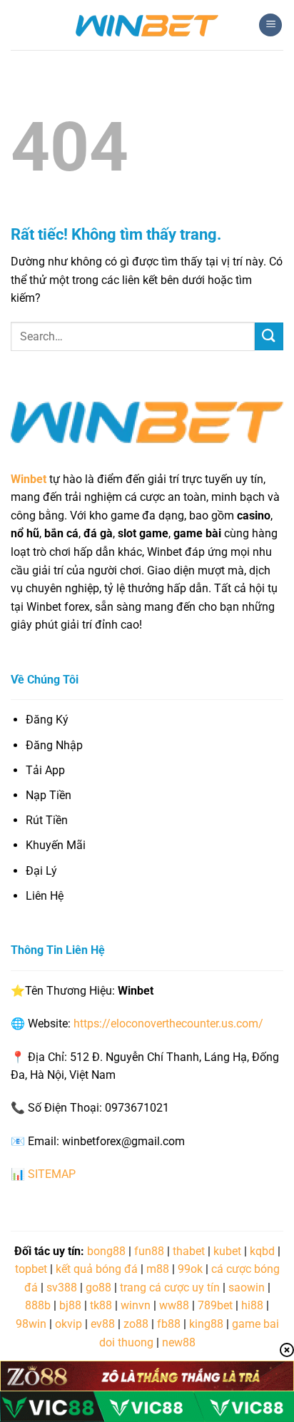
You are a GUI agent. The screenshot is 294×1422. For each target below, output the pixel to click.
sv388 (61, 1287)
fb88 (169, 1324)
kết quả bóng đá (97, 1269)
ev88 (103, 1324)
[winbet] (147, 25)
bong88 (106, 1251)
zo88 (135, 1324)
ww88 (174, 1305)
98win (31, 1324)
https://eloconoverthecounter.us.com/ (168, 1023)
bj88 (70, 1305)
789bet (215, 1305)
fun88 (149, 1251)
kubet (227, 1251)
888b (38, 1305)
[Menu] (270, 25)
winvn (136, 1305)
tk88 (101, 1305)
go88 (98, 1287)
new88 (179, 1342)
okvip (68, 1324)
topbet (31, 1269)
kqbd (262, 1251)
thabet (189, 1251)
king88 (206, 1324)
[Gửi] (269, 336)
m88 (157, 1269)
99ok (190, 1269)
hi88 (252, 1305)
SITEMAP (52, 1174)
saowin (246, 1287)
